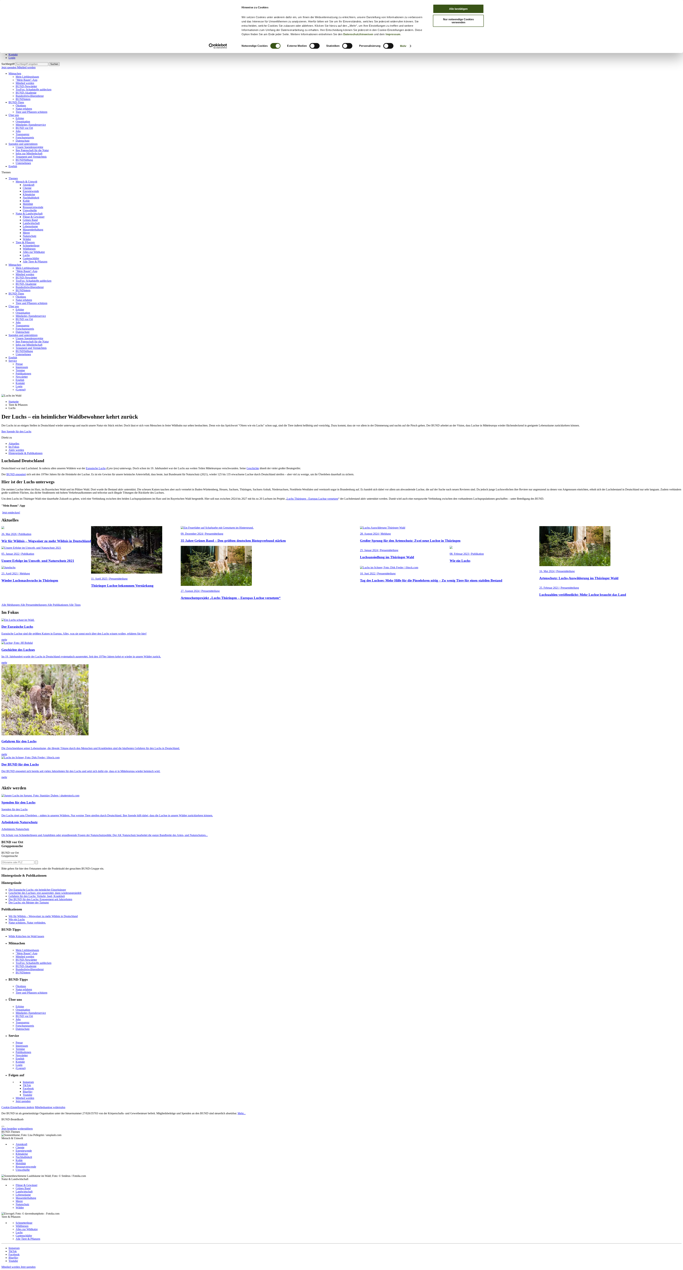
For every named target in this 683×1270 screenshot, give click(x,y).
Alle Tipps (75, 604)
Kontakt (13, 54)
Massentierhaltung (33, 229)
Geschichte (253, 468)
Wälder (27, 239)
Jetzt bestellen (9, 1128)
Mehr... (242, 1113)
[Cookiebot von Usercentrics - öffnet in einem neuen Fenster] (218, 46)
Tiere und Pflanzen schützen (31, 111)
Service (13, 360)
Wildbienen (29, 248)
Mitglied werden (26, 67)
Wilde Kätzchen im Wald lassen (26, 936)
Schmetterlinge (31, 245)
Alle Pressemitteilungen (33, 604)
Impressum (393, 34)
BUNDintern (23, 99)
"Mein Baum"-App (26, 79)
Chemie (27, 187)
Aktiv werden (16, 449)
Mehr (403, 45)
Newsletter (22, 376)
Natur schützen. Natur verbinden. (27, 922)
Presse (19, 363)
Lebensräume (30, 226)
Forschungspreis (25, 137)
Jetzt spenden (9, 67)
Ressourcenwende (33, 207)
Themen (13, 178)
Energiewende (31, 191)
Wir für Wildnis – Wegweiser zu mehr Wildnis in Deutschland (43, 916)
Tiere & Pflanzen (25, 242)
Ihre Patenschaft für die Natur (32, 150)
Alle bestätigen (458, 8)
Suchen (54, 64)
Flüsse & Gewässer (33, 216)
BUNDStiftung (24, 159)
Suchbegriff (8, 63)
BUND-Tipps (16, 102)
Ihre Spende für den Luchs (16, 431)
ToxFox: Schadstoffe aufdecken (33, 89)
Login (12, 57)
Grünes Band (30, 219)
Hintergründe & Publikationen (26, 453)
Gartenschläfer (31, 258)
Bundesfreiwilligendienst (30, 95)
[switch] (314, 46)
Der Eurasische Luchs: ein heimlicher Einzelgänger (37, 889)
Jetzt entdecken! (11, 512)
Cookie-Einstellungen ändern (17, 1107)
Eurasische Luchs (96, 468)
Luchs (26, 255)
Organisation (23, 121)
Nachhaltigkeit (31, 197)
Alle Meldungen (10, 604)
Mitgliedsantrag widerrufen (50, 1107)
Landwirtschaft (31, 223)
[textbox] (31, 64)
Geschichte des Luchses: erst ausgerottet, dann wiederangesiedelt (45, 892)
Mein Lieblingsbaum (27, 76)
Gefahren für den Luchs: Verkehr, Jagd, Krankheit (37, 896)
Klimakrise (29, 194)
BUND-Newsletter (26, 86)
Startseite (14, 401)
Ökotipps (21, 105)
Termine (20, 370)
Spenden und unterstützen (23, 143)
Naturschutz (29, 235)
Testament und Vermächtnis (31, 156)
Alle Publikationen (58, 604)
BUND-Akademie (26, 92)
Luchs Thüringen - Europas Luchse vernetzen (312, 498)
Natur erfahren (24, 108)
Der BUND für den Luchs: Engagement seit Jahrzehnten (40, 899)
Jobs (18, 131)
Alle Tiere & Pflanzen (35, 261)
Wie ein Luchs (17, 919)
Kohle (26, 200)
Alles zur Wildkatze (34, 251)
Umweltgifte (30, 210)
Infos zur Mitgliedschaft (29, 153)
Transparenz (22, 134)
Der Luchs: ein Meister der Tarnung (29, 902)
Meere (26, 232)
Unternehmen (23, 163)
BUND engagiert (16, 474)
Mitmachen (15, 73)
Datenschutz (23, 140)
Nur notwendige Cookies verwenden (458, 21)
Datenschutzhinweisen (358, 34)
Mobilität (28, 203)
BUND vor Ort (24, 127)
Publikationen (23, 373)
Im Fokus (14, 446)
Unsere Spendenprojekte (29, 147)
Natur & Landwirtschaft (29, 213)
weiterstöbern (25, 1128)
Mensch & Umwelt (26, 181)
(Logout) (21, 389)
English (13, 166)
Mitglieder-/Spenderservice (31, 124)
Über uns (14, 115)
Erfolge (20, 118)
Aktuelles (14, 443)
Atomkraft (28, 184)
